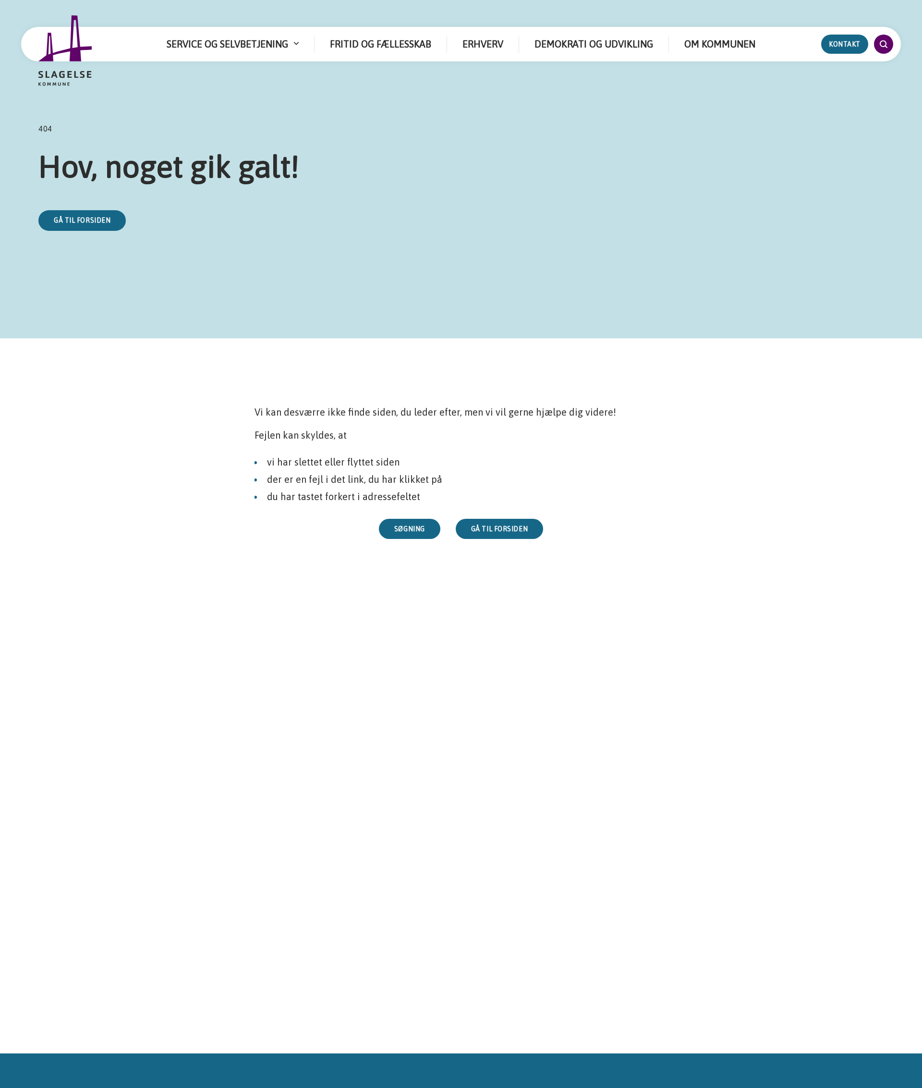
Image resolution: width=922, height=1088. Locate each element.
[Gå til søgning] (883, 44)
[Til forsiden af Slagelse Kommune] (65, 50)
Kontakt (845, 44)
